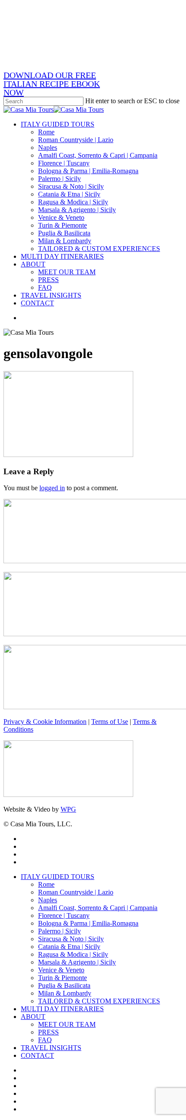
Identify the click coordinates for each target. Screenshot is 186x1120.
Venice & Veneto (61, 970)
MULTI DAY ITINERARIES (62, 1008)
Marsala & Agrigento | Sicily (77, 962)
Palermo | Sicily (59, 931)
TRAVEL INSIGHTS (51, 1047)
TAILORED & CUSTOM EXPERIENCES (99, 1001)
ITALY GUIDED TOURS (57, 876)
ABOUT (33, 1016)
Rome (46, 884)
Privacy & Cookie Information (45, 721)
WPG (68, 809)
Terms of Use (109, 721)
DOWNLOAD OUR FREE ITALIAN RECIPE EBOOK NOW (51, 83)
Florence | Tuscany (64, 915)
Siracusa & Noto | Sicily (71, 938)
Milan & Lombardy (64, 993)
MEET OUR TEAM (67, 1024)
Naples (47, 900)
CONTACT (37, 1055)
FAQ (45, 1040)
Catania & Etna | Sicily (69, 946)
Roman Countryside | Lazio (75, 892)
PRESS (48, 1032)
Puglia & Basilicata (64, 985)
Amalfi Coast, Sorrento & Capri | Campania (97, 907)
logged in (52, 488)
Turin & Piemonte (62, 977)
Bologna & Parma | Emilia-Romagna (88, 923)
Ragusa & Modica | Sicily (73, 954)
